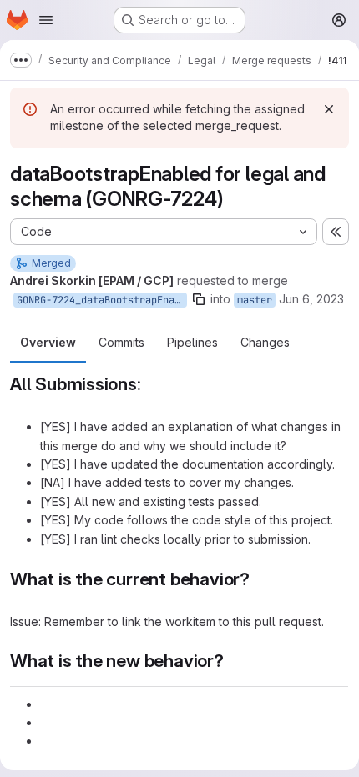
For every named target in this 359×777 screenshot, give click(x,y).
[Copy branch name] (199, 299)
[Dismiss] (329, 109)
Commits (121, 342)
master (254, 300)
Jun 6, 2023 (311, 299)
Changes (265, 342)
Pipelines (192, 342)
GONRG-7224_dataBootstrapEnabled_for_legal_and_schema (102, 300)
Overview (48, 342)
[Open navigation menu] (46, 20)
